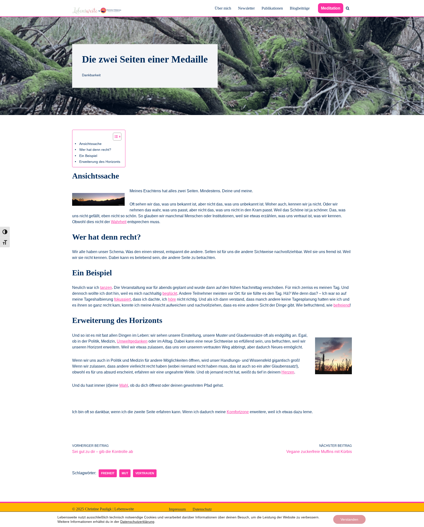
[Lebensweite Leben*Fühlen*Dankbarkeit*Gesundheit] (96, 10)
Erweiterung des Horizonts (99, 162)
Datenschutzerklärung (137, 522)
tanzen (106, 287)
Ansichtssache (90, 144)
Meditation (330, 8)
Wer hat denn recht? (95, 150)
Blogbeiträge (300, 8)
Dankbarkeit (91, 75)
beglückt (169, 293)
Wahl (123, 385)
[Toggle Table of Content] (114, 136)
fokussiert (122, 299)
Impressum (177, 509)
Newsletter (246, 8)
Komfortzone (238, 412)
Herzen (287, 372)
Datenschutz (202, 509)
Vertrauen (144, 473)
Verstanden (349, 519)
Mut (125, 473)
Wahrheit (118, 222)
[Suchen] (347, 8)
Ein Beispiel (88, 156)
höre (172, 299)
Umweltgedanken (132, 341)
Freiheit (107, 473)
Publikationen (272, 8)
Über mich (223, 8)
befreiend (341, 305)
